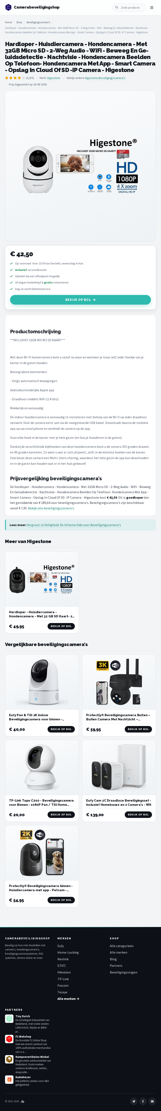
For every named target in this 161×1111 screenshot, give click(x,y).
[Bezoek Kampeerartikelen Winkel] (9, 1059)
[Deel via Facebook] (143, 1101)
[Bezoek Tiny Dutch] (9, 1018)
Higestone (53, 78)
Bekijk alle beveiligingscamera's (51, 508)
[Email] (152, 1101)
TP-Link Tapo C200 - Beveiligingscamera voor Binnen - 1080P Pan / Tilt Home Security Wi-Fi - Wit (41, 805)
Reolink (63, 959)
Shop (19, 22)
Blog (113, 959)
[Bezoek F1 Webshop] (9, 1039)
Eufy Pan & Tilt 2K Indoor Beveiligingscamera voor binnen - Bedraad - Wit (35, 719)
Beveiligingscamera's (38, 22)
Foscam (63, 985)
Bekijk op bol (78, 299)
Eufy (60, 946)
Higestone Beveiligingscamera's (105, 78)
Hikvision (64, 972)
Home (8, 22)
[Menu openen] (152, 7)
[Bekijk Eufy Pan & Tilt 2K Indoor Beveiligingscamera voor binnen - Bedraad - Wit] (42, 682)
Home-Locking (68, 952)
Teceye (62, 992)
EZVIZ (61, 965)
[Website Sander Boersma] (22, 1101)
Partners (116, 965)
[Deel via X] (134, 1101)
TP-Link (63, 979)
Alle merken (118, 952)
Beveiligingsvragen (123, 972)
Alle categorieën (122, 946)
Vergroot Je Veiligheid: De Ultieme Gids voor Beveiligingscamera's (74, 525)
